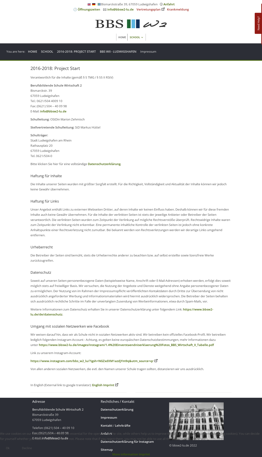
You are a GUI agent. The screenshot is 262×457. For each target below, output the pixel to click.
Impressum (109, 417)
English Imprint (103, 385)
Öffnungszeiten (89, 9)
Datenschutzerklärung (104, 164)
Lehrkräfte (122, 425)
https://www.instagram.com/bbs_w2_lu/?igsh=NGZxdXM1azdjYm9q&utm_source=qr (91, 361)
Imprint (144, 454)
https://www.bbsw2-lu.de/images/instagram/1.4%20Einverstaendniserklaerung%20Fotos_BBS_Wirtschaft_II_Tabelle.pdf (126, 345)
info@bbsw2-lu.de (120, 9)
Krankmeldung (178, 9)
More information (125, 454)
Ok (7, 448)
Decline (27, 448)
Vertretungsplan (149, 9)
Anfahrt (169, 4)
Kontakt (106, 425)
